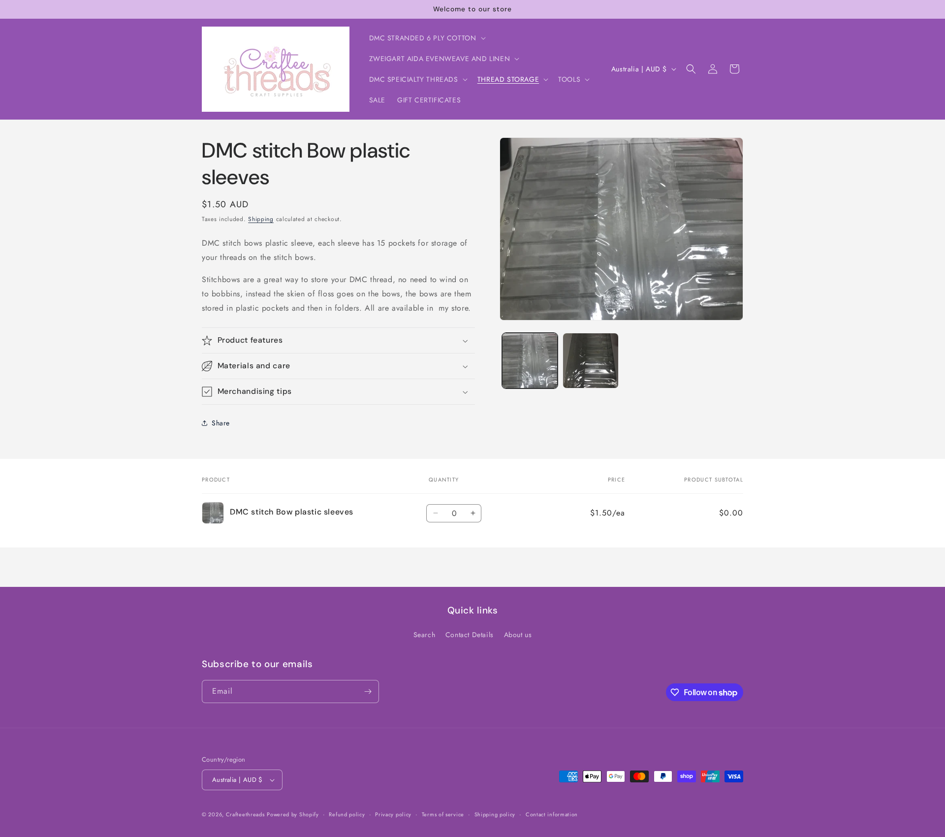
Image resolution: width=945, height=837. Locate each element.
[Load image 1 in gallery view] (530, 360)
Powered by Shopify (293, 814)
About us (518, 635)
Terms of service (443, 814)
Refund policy (347, 814)
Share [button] (221, 423)
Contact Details (469, 635)
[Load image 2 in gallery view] (590, 360)
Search (424, 635)
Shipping (261, 219)
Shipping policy (495, 814)
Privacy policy (393, 814)
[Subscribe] (367, 691)
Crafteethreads (245, 814)
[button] (426, 38)
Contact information (552, 814)
